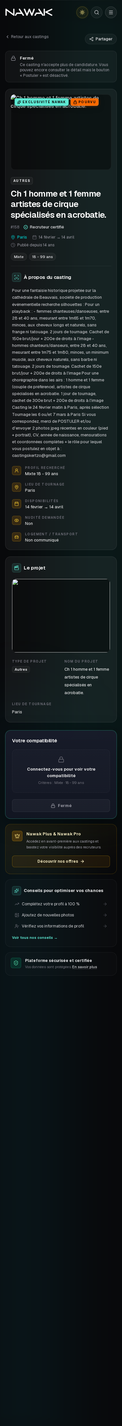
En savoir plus (84, 967)
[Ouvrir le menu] (111, 12)
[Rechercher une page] (96, 12)
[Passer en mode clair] (82, 12)
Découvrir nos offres (57, 861)
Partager (104, 39)
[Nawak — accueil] (28, 12)
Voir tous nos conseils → (35, 937)
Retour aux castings (29, 36)
